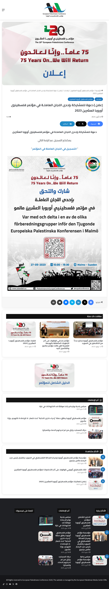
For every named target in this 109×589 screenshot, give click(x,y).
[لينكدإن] (78, 302)
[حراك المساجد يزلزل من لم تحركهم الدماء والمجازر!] (95, 434)
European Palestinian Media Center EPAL (92, 580)
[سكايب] (72, 302)
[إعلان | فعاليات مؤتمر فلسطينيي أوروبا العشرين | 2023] (95, 485)
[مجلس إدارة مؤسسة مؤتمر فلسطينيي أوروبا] (99, 560)
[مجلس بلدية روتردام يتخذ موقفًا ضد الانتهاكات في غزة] (95, 410)
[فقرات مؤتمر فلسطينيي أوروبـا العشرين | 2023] (21, 329)
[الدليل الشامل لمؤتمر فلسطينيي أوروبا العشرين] (99, 521)
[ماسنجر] (66, 302)
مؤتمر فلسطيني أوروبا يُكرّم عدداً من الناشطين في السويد (88, 342)
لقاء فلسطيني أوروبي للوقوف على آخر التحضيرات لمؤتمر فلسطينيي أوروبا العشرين (50, 469)
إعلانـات (66, 90)
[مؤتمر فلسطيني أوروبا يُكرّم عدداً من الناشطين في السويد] (88, 329)
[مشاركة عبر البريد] (59, 302)
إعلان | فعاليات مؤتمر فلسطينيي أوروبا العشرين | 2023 (62, 481)
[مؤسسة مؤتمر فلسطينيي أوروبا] (54, 10)
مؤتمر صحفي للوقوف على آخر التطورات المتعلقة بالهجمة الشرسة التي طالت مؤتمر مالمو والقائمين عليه (55, 344)
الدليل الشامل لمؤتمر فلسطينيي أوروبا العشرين (83, 521)
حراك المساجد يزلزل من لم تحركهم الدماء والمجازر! (64, 430)
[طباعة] (53, 302)
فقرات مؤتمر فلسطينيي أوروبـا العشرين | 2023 (22, 342)
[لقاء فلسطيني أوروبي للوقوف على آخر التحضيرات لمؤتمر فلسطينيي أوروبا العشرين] (95, 473)
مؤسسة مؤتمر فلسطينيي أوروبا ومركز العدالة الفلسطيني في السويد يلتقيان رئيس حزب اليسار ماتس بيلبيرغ (47, 459)
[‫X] (84, 302)
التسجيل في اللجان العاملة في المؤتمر (54, 148)
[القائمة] (3, 11)
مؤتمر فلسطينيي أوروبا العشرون (82, 90)
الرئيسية (98, 90)
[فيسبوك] (91, 302)
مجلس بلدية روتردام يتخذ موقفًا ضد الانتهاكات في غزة (62, 406)
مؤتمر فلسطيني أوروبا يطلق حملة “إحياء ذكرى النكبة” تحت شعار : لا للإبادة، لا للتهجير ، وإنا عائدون (46, 420)
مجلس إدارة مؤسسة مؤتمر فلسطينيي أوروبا (83, 559)
